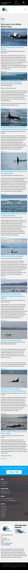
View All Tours (14, 472)
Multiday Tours (4, 481)
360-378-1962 (6, 3)
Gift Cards (17, 3)
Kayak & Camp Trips (5, 493)
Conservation (4, 509)
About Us (3, 504)
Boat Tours (3, 485)
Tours (2, 479)
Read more (3, 71)
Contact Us (3, 508)
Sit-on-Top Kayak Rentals (7, 498)
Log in (16, 1)
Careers (3, 517)
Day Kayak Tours (5, 483)
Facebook (3, 515)
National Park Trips (5, 491)
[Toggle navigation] (25, 9)
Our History (3, 506)
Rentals (3, 496)
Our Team (3, 511)
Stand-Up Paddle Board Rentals (8, 500)
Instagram (3, 513)
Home (2, 21)
